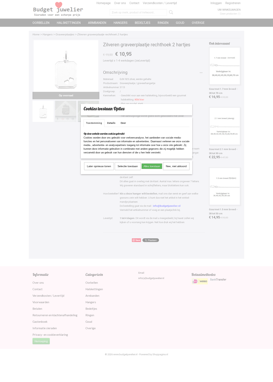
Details (111, 123)
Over (123, 123)
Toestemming (94, 123)
